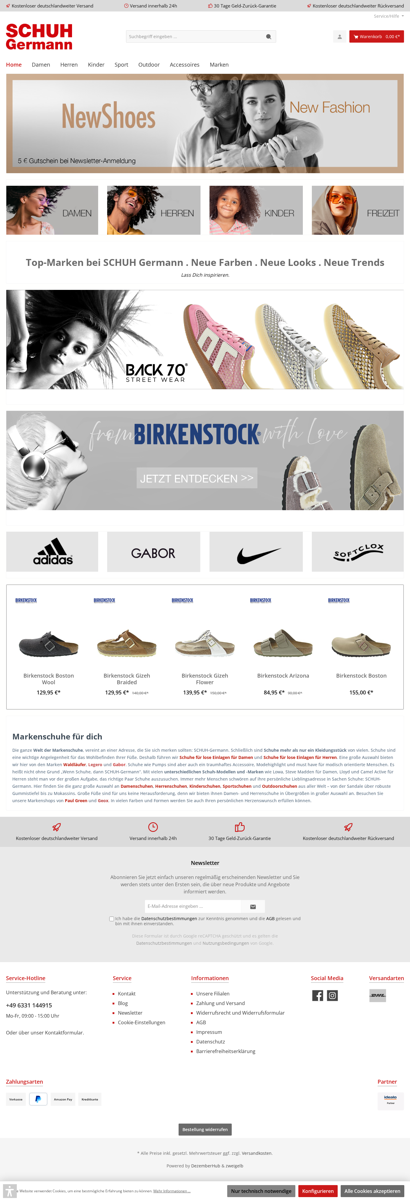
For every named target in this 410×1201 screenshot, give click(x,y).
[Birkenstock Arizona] (283, 627)
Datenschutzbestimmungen (164, 943)
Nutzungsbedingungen (226, 943)
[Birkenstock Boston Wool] (48, 627)
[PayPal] (38, 1099)
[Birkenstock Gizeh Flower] (205, 627)
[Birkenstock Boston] (361, 627)
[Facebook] (317, 995)
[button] (10, 1191)
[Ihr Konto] (339, 36)
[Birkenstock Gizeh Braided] (126, 627)
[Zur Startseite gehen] (39, 37)
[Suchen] (269, 36)
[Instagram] (332, 995)
